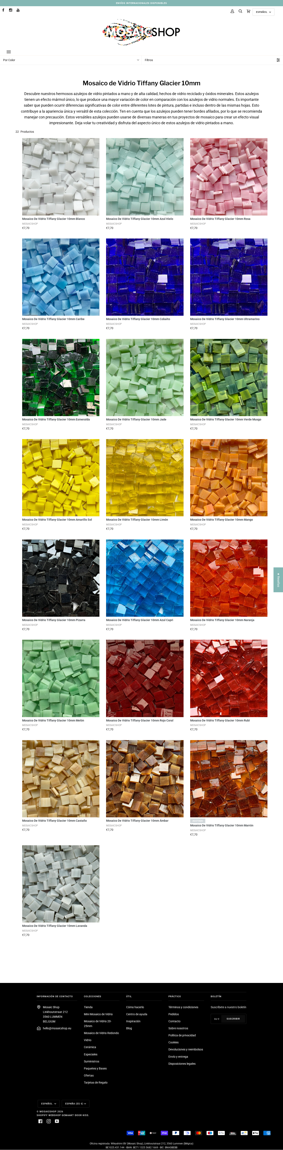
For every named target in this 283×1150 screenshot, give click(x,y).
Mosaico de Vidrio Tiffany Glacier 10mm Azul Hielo (139, 218)
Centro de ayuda (136, 1014)
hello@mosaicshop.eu (57, 1028)
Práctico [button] (174, 996)
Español (262, 12)
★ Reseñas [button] (278, 580)
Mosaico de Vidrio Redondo (101, 1033)
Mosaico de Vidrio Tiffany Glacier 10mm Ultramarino (225, 319)
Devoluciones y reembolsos (185, 1049)
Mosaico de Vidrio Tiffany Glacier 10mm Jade (136, 419)
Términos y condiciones (183, 1007)
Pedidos (173, 1014)
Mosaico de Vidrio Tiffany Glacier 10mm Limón (137, 519)
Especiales (90, 1054)
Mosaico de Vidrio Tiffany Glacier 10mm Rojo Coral (139, 720)
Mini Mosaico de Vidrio (98, 1014)
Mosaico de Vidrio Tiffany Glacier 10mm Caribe (53, 319)
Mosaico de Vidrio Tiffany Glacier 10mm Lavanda (54, 925)
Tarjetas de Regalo (96, 1082)
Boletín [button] (216, 996)
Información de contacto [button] (55, 996)
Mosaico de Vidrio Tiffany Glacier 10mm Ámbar (137, 820)
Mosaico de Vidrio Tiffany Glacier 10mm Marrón (221, 825)
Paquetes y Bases (95, 1068)
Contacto (174, 1021)
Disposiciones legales (182, 1064)
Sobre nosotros (178, 1028)
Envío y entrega (178, 1056)
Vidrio (87, 1040)
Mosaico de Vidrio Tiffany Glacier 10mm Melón (53, 720)
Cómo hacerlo (135, 1007)
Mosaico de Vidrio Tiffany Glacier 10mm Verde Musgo (225, 419)
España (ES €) (74, 1103)
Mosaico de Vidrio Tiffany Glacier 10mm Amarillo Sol (57, 519)
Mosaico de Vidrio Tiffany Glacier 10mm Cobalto (138, 319)
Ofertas (89, 1075)
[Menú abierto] (13, 52)
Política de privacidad (182, 1035)
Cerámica (90, 1047)
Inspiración (133, 1021)
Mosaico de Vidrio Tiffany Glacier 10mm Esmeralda (56, 419)
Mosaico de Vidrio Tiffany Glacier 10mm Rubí (220, 720)
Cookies (173, 1042)
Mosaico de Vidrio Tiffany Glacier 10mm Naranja (222, 620)
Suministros (91, 1061)
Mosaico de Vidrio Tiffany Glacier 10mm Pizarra (53, 620)
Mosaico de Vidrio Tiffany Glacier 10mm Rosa (220, 218)
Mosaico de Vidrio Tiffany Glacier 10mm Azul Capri (139, 620)
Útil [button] (129, 996)
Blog (129, 1028)
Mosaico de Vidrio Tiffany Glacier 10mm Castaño (54, 820)
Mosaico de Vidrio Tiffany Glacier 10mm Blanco (53, 218)
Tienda (88, 1007)
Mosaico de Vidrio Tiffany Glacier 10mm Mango (221, 519)
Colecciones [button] (92, 996)
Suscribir (233, 1018)
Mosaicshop (48, 1111)
